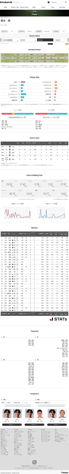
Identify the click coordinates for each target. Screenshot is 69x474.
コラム (56, 431)
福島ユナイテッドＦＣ (32, 431)
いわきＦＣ (16, 437)
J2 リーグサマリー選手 (45, 436)
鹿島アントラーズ (4, 431)
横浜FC (9, 266)
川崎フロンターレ (4, 441)
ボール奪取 (48, 100)
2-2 (14, 259)
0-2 (14, 266)
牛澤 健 (65, 351)
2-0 (14, 269)
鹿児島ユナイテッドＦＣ (32, 453)
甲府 (10, 240)
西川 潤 (37, 122)
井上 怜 (32, 382)
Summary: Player (24, 7)
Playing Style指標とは (57, 104)
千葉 (10, 250)
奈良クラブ (30, 443)
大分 (13, 155)
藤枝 (10, 264)
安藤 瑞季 (65, 363)
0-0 (14, 250)
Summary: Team (15, 7)
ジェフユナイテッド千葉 (5, 435)
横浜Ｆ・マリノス (4, 442)
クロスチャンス (47, 85)
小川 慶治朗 (38, 124)
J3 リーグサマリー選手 (45, 440)
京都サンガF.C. (3, 446)
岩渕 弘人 (38, 121)
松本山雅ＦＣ (30, 436)
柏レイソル (3, 436)
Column (43, 7)
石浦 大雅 (4, 122)
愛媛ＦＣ (29, 448)
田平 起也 (65, 346)
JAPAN (33, 7)
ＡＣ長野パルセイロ (31, 437)
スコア (13, 234)
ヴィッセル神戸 (3, 449)
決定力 (15, 82)
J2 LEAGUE (16, 429)
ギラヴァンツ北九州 (31, 451)
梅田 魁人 (65, 366)
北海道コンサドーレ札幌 (18, 431)
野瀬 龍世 (31, 369)
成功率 (49, 143)
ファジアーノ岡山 (4, 451)
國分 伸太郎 (5, 124)
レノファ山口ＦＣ (31, 446)
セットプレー (12, 94)
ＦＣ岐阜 (29, 440)
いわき (9, 237)
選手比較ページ (12, 424)
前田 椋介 (31, 367)
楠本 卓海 (65, 345)
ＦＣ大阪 (29, 442)
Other (56, 429)
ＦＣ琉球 (29, 454)
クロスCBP (51, 233)
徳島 (10, 245)
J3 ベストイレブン (44, 441)
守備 (50, 97)
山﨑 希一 (31, 376)
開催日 (5, 233)
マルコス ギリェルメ (7, 126)
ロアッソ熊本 (30, 452)
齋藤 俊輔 (31, 379)
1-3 (14, 291)
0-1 (14, 242)
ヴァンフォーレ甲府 (17, 443)
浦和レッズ (3, 434)
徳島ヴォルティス (17, 449)
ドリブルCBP (56, 233)
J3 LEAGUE (30, 429)
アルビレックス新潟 (17, 445)
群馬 (10, 257)
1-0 (14, 237)
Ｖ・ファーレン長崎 (4, 454)
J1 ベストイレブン (44, 434)
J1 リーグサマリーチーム (45, 431)
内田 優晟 (65, 374)
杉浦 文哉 (31, 371)
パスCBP (46, 233)
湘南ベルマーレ (17, 442)
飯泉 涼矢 (65, 353)
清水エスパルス (3, 443)
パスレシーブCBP (61, 233)
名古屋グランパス (4, 445)
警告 (60, 143)
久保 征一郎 (64, 367)
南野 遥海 (4, 121)
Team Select (62, 7)
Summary (43, 429)
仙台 (10, 242)
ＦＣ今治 (15, 451)
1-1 (14, 254)
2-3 (14, 264)
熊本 (10, 269)
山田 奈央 (65, 343)
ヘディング (13, 88)
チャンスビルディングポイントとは (26, 199)
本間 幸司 (31, 340)
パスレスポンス (13, 97)
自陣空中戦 (48, 94)
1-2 (14, 240)
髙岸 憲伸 (31, 363)
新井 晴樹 (31, 364)
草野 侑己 (65, 364)
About (52, 7)
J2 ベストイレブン (44, 437)
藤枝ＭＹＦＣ (16, 448)
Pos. (25, 233)
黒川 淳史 (31, 384)
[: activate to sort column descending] (2, 143)
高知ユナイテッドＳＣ (32, 449)
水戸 (13, 149)
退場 (66, 143)
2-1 (14, 262)
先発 (23, 143)
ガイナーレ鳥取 (30, 445)
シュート (44, 143)
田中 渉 (4, 128)
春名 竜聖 (31, 345)
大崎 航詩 (65, 341)
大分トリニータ (17, 453)
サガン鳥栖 (16, 452)
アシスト (55, 143)
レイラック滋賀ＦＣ (31, 441)
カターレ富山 (16, 446)
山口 (10, 262)
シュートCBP (66, 233)
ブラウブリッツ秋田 (17, 435)
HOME (5, 7)
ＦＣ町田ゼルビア (4, 440)
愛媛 (10, 281)
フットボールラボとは (59, 434)
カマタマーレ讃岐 (31, 447)
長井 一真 (65, 356)
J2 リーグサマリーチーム (45, 435)
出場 (18, 143)
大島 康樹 (38, 126)
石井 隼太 (65, 354)
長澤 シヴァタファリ (62, 348)
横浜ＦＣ (15, 441)
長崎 (10, 279)
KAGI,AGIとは (57, 436)
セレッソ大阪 (3, 448)
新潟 (13, 152)
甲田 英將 (31, 374)
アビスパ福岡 (3, 453)
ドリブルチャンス (46, 82)
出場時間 (34, 143)
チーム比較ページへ (17, 405)
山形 (10, 271)
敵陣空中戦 (14, 100)
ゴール (39, 143)
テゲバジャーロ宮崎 (17, 454)
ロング (14, 91)
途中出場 (28, 143)
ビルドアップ (48, 91)
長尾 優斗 (31, 372)
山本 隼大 (65, 371)
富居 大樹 (31, 343)
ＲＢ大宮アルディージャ (18, 440)
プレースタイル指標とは (59, 437)
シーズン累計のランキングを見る (60, 199)
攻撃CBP (41, 233)
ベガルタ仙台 (16, 434)
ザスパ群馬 (30, 434)
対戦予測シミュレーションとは (60, 440)
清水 (10, 276)
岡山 (10, 247)
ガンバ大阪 (3, 447)
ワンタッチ (13, 85)
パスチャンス (48, 88)
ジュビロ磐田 (16, 447)
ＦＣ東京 (2, 437)
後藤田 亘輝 (64, 340)
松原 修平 (31, 341)
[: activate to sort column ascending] (5, 143)
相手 (9, 233)
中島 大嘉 (65, 376)
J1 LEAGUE (3, 429)
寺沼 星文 (65, 372)
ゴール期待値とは (58, 441)
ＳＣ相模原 (30, 435)
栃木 (10, 259)
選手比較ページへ (51, 405)
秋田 (10, 254)
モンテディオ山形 (17, 436)
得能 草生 (65, 369)
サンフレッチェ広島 (4, 452)
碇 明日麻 (31, 377)
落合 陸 (32, 366)
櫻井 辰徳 (31, 380)
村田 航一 (65, 349)
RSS (67, 43)
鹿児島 (9, 252)
